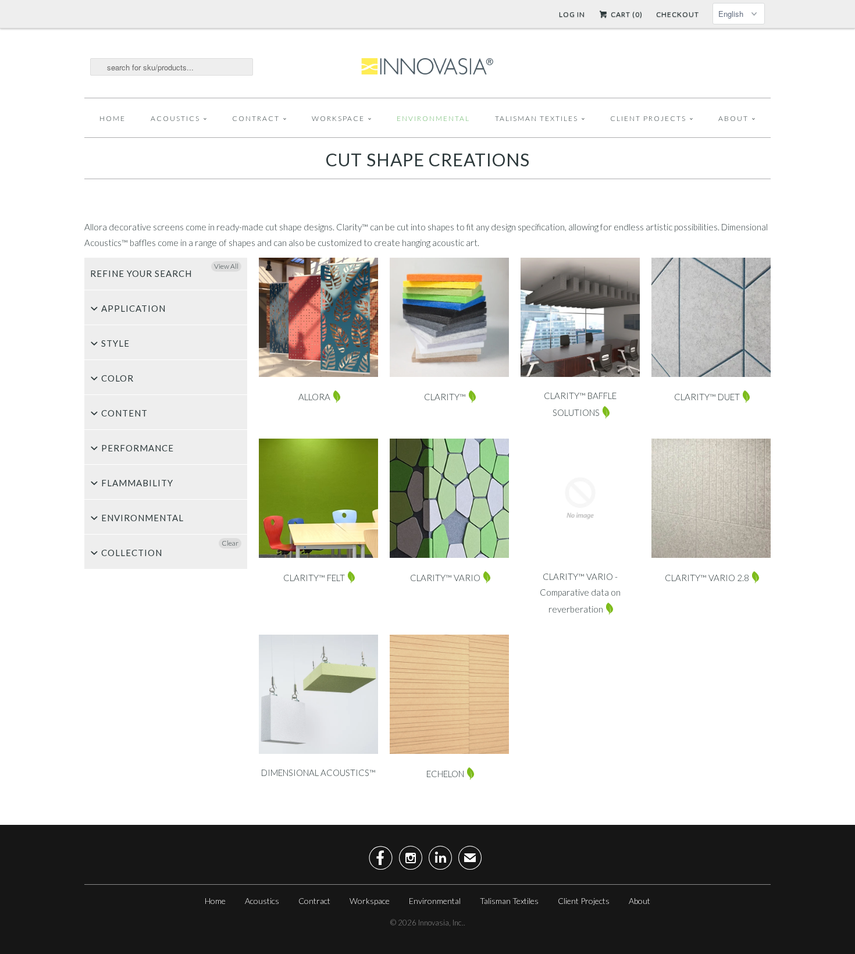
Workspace (338, 118)
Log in (572, 14)
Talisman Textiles (536, 118)
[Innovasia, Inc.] (427, 67)
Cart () (626, 14)
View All (226, 266)
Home (112, 118)
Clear (230, 543)
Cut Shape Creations (428, 159)
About (733, 118)
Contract (256, 118)
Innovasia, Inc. (441, 922)
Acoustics (175, 118)
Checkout (677, 14)
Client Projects (648, 118)
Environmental (433, 118)
